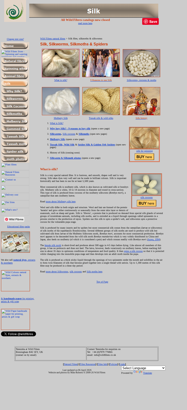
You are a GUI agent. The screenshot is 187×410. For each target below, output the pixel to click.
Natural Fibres (71, 364)
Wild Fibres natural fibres (52, 38)
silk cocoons (146, 197)
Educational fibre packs (18, 226)
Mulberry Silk (61, 118)
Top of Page (102, 281)
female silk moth (53, 245)
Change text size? (15, 39)
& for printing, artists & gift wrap (17, 300)
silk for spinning (144, 151)
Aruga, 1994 (154, 239)
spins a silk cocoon (133, 251)
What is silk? (60, 80)
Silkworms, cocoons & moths (141, 80)
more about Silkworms (57, 271)
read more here (85, 23)
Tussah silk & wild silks (101, 118)
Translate (147, 373)
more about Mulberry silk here (60, 201)
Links (122, 364)
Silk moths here (94, 271)
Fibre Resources (87, 364)
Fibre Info (102, 364)
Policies (113, 364)
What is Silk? (56, 123)
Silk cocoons (69, 134)
